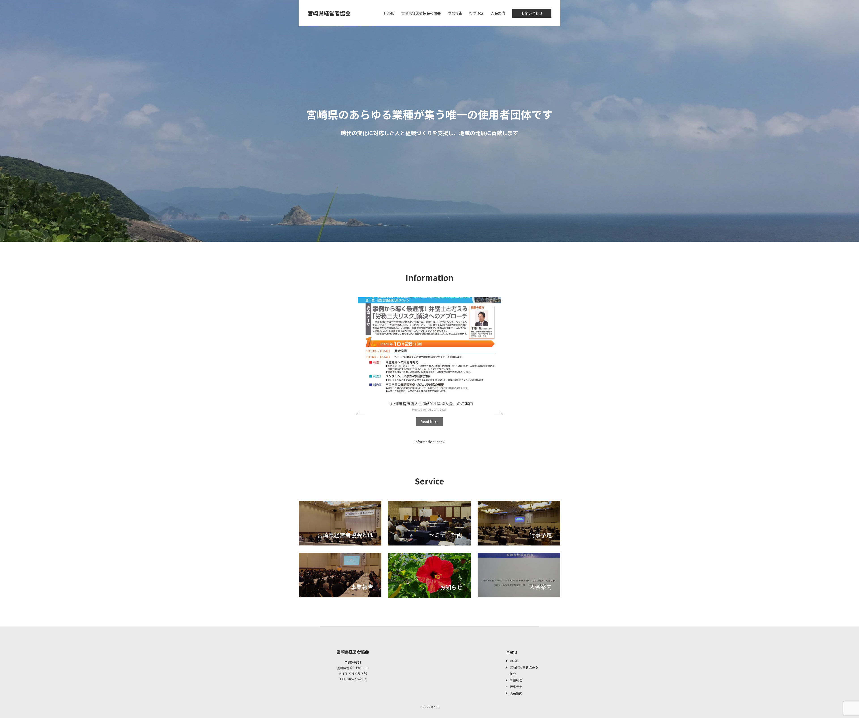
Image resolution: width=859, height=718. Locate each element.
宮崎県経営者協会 (329, 13)
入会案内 (498, 13)
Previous (360, 413)
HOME (389, 13)
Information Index (429, 441)
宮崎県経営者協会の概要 (421, 13)
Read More (429, 421)
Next (498, 413)
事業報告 (455, 13)
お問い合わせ (532, 13)
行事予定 (476, 13)
